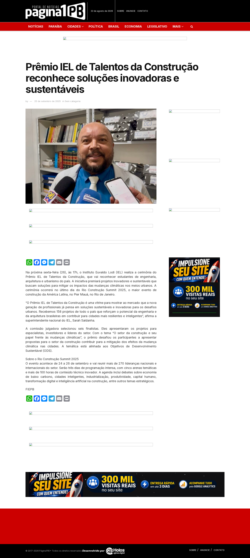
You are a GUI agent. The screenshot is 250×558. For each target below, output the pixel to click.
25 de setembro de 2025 (47, 101)
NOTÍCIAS (35, 26)
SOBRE (120, 11)
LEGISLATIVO (157, 26)
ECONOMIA (133, 26)
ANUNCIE (130, 11)
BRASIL (113, 26)
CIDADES (74, 26)
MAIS (177, 26)
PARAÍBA (55, 26)
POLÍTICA (96, 26)
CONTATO (142, 11)
